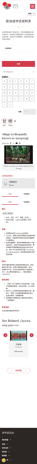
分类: (20, 112)
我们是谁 (5, 440)
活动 (3, 444)
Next (32, 335)
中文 (10, 194)
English (27, 194)
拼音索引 (5, 77)
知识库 (4, 452)
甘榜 (9, 311)
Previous (5, 335)
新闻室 (4, 455)
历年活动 (5, 448)
